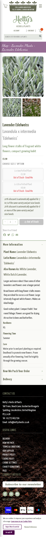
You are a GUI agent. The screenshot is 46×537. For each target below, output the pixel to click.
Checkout (31, 31)
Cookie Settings (10, 463)
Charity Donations (11, 467)
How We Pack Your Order (16, 371)
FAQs (5, 471)
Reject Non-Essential (12, 527)
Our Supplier (8, 451)
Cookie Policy (8, 459)
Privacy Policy (9, 455)
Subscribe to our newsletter (23, 484)
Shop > (6, 45)
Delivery (7, 379)
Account (17, 31)
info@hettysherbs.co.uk (18, 422)
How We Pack (8, 443)
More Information (13, 244)
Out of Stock (31, 222)
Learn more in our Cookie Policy (21, 521)
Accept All (9, 532)
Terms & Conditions (11, 447)
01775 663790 (12, 418)
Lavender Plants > (23, 45)
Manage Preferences (30, 527)
